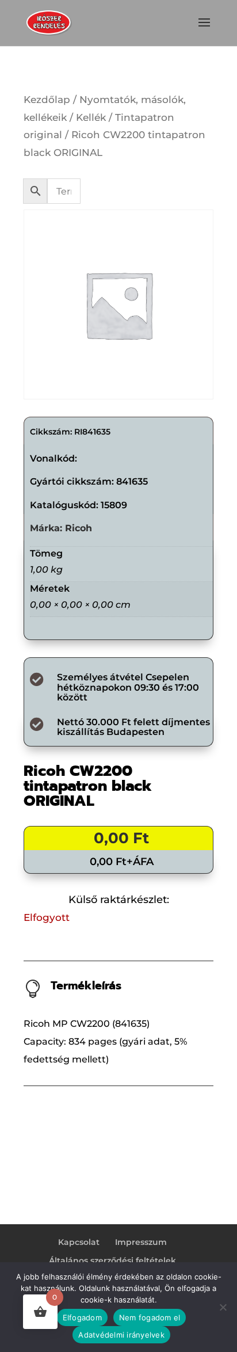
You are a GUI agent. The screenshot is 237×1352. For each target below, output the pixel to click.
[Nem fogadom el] (222, 1307)
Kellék (91, 117)
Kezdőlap (47, 99)
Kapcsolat (79, 1242)
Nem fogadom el (150, 1317)
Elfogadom (82, 1317)
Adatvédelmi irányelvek (121, 1334)
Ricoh (78, 528)
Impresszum (141, 1242)
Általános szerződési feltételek (112, 1260)
